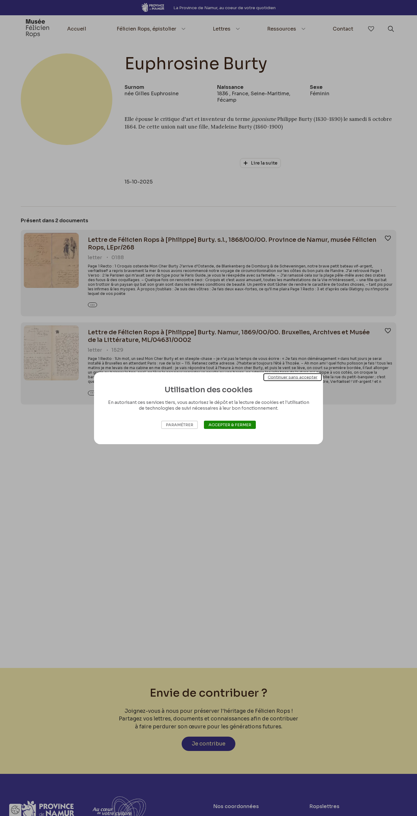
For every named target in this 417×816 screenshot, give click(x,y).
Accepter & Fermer (230, 424)
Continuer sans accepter (292, 376)
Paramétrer (179, 424)
